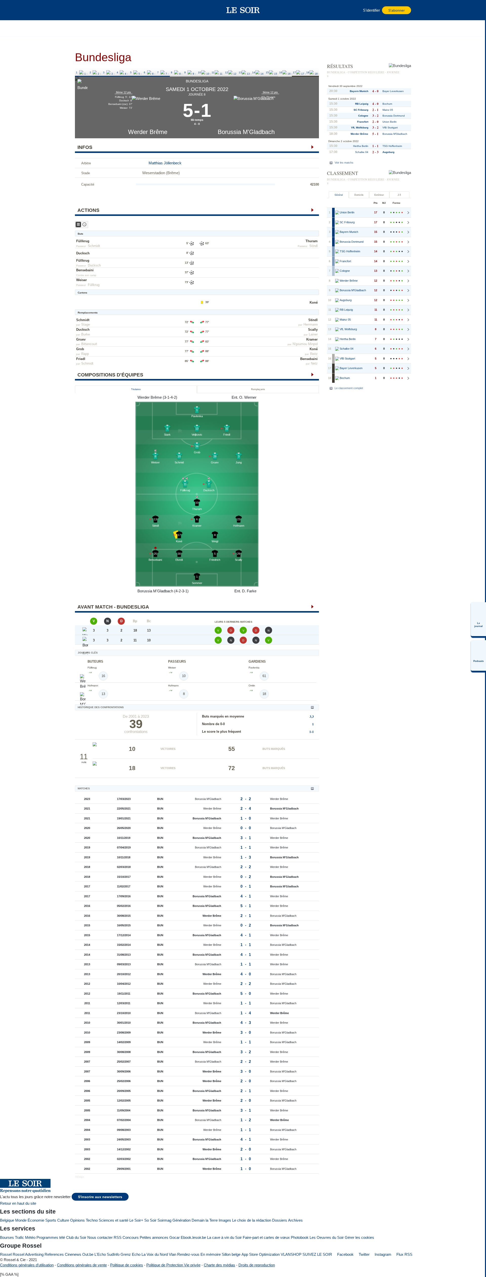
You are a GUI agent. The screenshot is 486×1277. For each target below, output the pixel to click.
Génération (181, 1220)
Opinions (77, 1220)
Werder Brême (147, 131)
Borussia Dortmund (393, 115)
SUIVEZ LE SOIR (317, 1254)
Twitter (364, 1254)
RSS (118, 1237)
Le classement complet (349, 388)
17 (294, 72)
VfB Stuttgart (390, 127)
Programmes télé (50, 1237)
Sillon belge (231, 1254)
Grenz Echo (130, 1254)
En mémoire (210, 1254)
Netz (314, 363)
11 (213, 72)
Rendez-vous (188, 1254)
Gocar (174, 1237)
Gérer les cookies (359, 1237)
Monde (21, 1220)
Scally (313, 329)
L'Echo (100, 1254)
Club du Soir (76, 1237)
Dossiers (279, 1220)
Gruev (81, 339)
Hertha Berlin (360, 146)
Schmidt (94, 246)
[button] (81, 10)
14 (253, 72)
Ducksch (83, 253)
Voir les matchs (344, 162)
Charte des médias (219, 1265)
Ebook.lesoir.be (193, 1237)
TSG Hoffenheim (392, 146)
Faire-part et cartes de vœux (266, 1237)
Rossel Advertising (28, 1254)
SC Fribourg (361, 109)
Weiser (81, 280)
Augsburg (388, 152)
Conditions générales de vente (82, 1265)
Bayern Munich (359, 91)
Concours (131, 1237)
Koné (314, 302)
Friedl (80, 359)
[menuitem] (478, 619)
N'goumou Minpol (305, 344)
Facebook (345, 1254)
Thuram (312, 241)
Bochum (387, 103)
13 (240, 72)
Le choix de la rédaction (251, 1220)
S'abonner (396, 10)
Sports (50, 1220)
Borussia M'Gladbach (246, 131)
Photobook (300, 1237)
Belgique (7, 1220)
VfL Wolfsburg (359, 127)
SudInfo (113, 1254)
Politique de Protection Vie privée (173, 1265)
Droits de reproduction (256, 1265)
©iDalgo (79, 1176)
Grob (80, 349)
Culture (63, 1220)
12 (226, 72)
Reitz (314, 354)
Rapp (85, 354)
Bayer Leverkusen (393, 91)
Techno (92, 1220)
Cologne (363, 115)
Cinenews (73, 1254)
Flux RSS (403, 1254)
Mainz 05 (387, 109)
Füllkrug (82, 241)
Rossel (6, 1254)
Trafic (19, 1237)
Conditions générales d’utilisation (27, 1265)
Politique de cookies (126, 1265)
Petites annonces (154, 1237)
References (54, 1254)
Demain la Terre (205, 1220)
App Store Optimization (260, 1254)
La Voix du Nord (154, 1254)
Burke (85, 334)
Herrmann (310, 324)
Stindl (313, 246)
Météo (30, 1237)
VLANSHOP (291, 1254)
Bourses (7, 1237)
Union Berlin (389, 121)
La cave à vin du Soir (224, 1237)
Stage (85, 324)
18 (307, 72)
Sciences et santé (113, 1220)
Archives (295, 1220)
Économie (36, 1220)
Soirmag (164, 1220)
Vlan (172, 1254)
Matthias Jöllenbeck (165, 163)
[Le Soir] (243, 10)
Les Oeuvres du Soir (327, 1237)
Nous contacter (100, 1237)
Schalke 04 (361, 152)
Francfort (362, 121)
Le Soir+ (136, 1220)
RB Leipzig (361, 103)
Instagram (382, 1254)
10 (199, 72)
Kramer (312, 339)
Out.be (87, 1254)
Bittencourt (89, 344)
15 (267, 72)
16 (280, 72)
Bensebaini (85, 270)
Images (225, 1220)
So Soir (150, 1220)
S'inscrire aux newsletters (100, 1197)
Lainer (313, 334)
